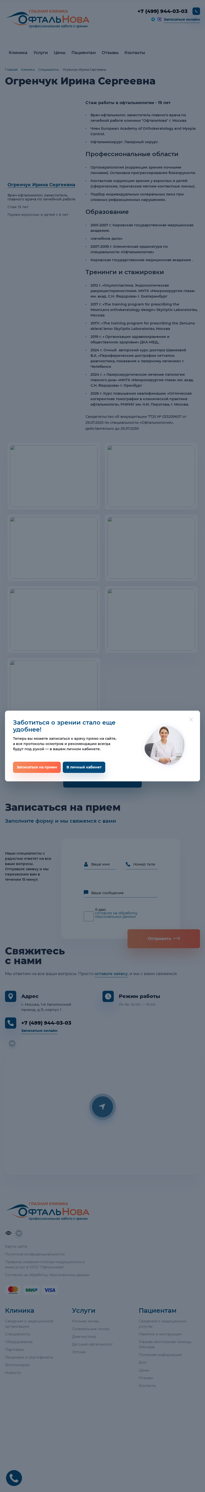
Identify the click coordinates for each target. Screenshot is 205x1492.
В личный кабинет (84, 767)
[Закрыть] (191, 720)
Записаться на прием (37, 767)
